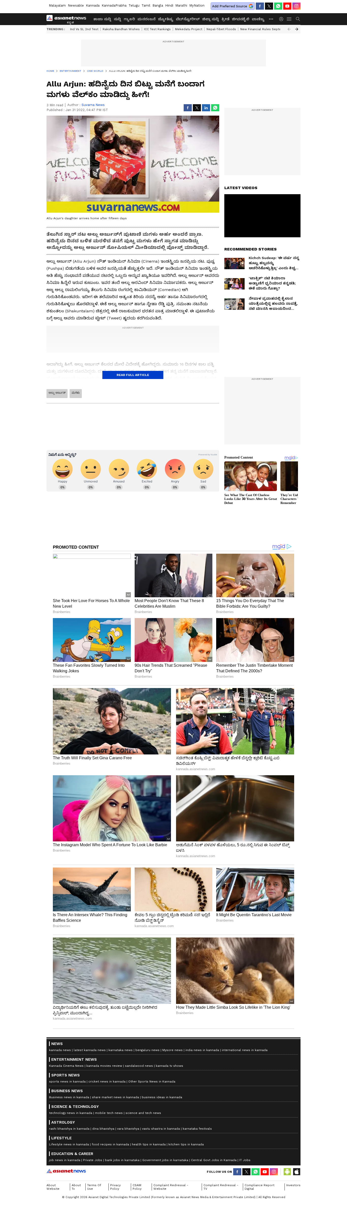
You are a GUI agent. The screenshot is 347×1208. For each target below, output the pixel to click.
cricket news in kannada (106, 1081)
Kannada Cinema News (66, 1066)
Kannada (93, 5)
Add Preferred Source (229, 6)
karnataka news (120, 1050)
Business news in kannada (69, 1097)
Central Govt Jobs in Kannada (213, 1160)
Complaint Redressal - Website (170, 1187)
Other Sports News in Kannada (151, 1081)
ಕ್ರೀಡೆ (225, 19)
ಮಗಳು (76, 392)
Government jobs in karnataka (165, 1160)
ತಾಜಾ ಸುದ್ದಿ (102, 19)
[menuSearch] (298, 19)
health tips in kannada (149, 1144)
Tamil (145, 5)
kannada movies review (104, 1066)
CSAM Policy (137, 1187)
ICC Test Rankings (157, 29)
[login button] (282, 19)
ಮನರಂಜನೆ (146, 19)
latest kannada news (90, 1050)
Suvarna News (93, 105)
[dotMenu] (271, 19)
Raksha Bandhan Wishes (121, 29)
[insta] (296, 6)
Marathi (181, 5)
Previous (289, 29)
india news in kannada (202, 1050)
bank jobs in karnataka (122, 1160)
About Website (52, 1187)
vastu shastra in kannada (161, 1128)
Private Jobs (92, 1160)
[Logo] (68, 19)
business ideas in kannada (162, 1097)
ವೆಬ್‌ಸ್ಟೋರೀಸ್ (188, 19)
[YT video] (287, 6)
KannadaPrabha (114, 5)
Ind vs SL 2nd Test (84, 29)
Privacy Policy (115, 1187)
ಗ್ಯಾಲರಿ (129, 19)
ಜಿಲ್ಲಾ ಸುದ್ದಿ (210, 19)
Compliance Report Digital (259, 1187)
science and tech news (143, 1113)
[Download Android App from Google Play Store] (287, 1171)
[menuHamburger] (289, 19)
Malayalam (57, 5)
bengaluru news (147, 1050)
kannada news (60, 1050)
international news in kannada (244, 1050)
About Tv (76, 1187)
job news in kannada (64, 1160)
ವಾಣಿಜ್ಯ (258, 19)
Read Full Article (133, 375)
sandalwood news (139, 1066)
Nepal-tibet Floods (221, 29)
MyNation (196, 5)
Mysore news (172, 1050)
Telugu (134, 5)
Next (297, 29)
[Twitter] (269, 6)
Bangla (157, 5)
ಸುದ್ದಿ (117, 19)
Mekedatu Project (188, 29)
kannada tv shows (169, 1066)
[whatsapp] (278, 6)
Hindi (169, 5)
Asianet (66, 1171)
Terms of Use (94, 1187)
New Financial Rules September (264, 29)
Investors (293, 1185)
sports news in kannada (67, 1081)
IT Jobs (244, 1160)
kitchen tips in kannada (186, 1144)
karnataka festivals (197, 1128)
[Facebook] (260, 6)
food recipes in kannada (110, 1144)
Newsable (76, 5)
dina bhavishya (103, 1128)
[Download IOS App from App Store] (296, 1171)
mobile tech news (109, 1113)
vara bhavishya (128, 1128)
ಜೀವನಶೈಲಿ (240, 19)
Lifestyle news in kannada (69, 1144)
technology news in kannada (70, 1113)
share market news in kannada (115, 1097)
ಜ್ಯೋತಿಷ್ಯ (165, 19)
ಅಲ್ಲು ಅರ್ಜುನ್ (57, 392)
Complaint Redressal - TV (220, 1187)
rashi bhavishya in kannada (69, 1128)
